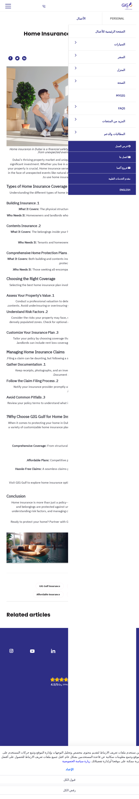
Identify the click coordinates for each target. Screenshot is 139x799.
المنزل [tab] (121, 70)
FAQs (121, 108)
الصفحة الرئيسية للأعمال (110, 31)
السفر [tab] (121, 57)
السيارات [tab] (119, 44)
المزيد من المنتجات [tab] (113, 121)
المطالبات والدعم (114, 134)
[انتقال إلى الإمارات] (127, 6)
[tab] (73, 42)
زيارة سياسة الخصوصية (76, 761)
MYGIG (120, 95)
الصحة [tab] (121, 82)
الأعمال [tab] (81, 18)
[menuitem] (102, 146)
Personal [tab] (117, 18)
